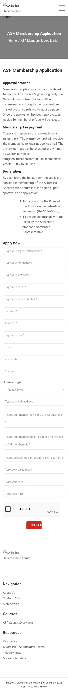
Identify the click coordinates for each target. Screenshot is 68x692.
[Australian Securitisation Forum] (14, 11)
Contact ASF (11, 598)
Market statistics (14, 658)
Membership (11, 604)
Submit (36, 525)
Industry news (12, 652)
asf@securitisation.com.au (20, 159)
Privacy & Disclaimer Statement (23, 682)
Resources (10, 641)
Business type (12, 382)
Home (13, 40)
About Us (9, 592)
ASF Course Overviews (18, 622)
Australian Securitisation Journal (24, 647)
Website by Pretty (37, 686)
